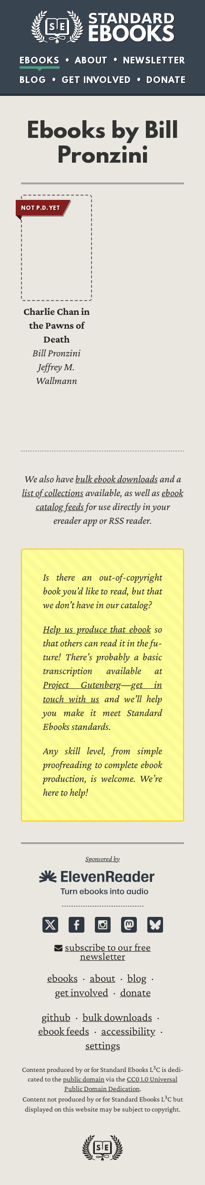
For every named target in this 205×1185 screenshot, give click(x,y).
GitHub (56, 1017)
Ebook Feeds (63, 1031)
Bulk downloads (117, 1017)
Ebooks (40, 60)
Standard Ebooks (102, 27)
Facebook (76, 925)
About (91, 60)
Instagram (103, 925)
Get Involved (96, 80)
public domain (83, 1079)
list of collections (52, 493)
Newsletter (154, 60)
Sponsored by (102, 859)
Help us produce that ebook (97, 629)
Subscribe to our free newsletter (108, 952)
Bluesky (155, 925)
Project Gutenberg (82, 685)
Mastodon (129, 925)
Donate (166, 80)
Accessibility (128, 1031)
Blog (33, 80)
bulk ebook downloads (116, 479)
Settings (102, 1045)
